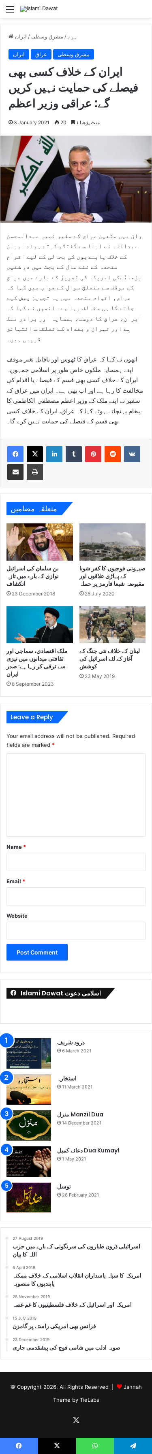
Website (17, 915)
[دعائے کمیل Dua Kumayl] (28, 1161)
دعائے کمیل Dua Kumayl (88, 1150)
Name (16, 847)
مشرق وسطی (47, 36)
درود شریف (71, 1042)
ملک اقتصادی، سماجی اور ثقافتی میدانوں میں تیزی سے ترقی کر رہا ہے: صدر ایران (37, 662)
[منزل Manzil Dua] (28, 1125)
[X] (35, 454)
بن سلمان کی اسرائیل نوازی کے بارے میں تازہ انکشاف (32, 576)
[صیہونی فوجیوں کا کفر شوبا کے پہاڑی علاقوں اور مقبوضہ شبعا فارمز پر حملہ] (112, 542)
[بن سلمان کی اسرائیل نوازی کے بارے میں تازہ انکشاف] (39, 542)
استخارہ (67, 1078)
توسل (64, 1186)
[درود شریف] (28, 1053)
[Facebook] (15, 454)
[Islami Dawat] (39, 9)
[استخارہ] (28, 1089)
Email (15, 881)
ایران (21, 36)
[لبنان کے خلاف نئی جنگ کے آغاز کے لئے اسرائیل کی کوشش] (112, 624)
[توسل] (28, 1197)
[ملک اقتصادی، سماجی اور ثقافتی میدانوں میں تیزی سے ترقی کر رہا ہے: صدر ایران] (39, 624)
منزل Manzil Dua (80, 1114)
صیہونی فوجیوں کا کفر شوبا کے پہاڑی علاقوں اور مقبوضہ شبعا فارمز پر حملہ (112, 576)
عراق (41, 54)
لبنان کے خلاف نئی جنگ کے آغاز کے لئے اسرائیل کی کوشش (109, 658)
